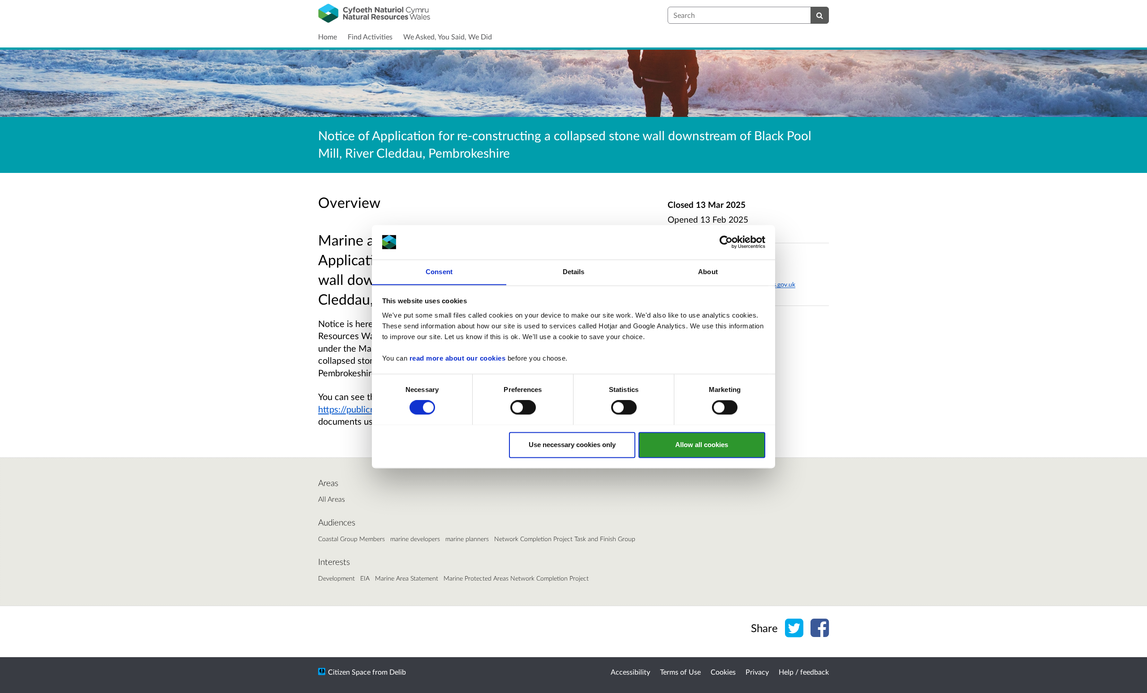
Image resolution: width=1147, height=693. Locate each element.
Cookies (723, 671)
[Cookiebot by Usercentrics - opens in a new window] (726, 242)
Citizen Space (349, 671)
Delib (397, 671)
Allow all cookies (701, 444)
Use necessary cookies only (572, 444)
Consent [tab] (439, 271)
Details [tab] (574, 271)
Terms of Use (680, 671)
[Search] (820, 15)
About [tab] (708, 271)
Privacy (757, 671)
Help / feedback (804, 671)
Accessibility (630, 671)
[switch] (523, 407)
